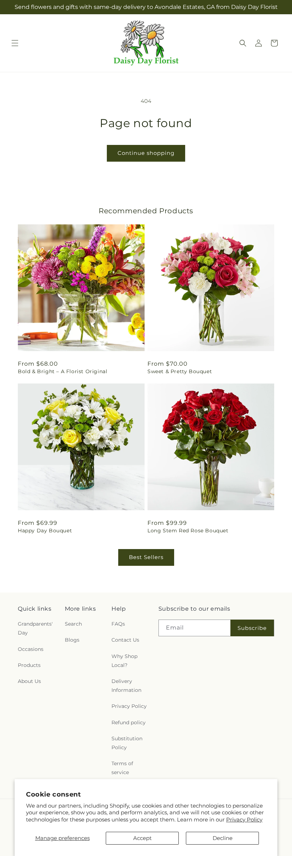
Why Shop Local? (124, 660)
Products (29, 665)
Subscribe (252, 628)
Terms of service (122, 768)
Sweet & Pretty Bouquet (179, 371)
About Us (29, 681)
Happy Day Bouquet (45, 530)
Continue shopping (146, 153)
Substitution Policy (126, 743)
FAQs (118, 624)
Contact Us (125, 640)
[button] (15, 43)
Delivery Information (126, 685)
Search (73, 624)
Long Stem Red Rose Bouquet (188, 530)
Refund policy (128, 722)
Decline (223, 838)
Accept (142, 838)
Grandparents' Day (35, 628)
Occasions (30, 649)
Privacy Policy (244, 819)
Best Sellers (146, 557)
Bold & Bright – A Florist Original (62, 371)
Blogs (72, 640)
